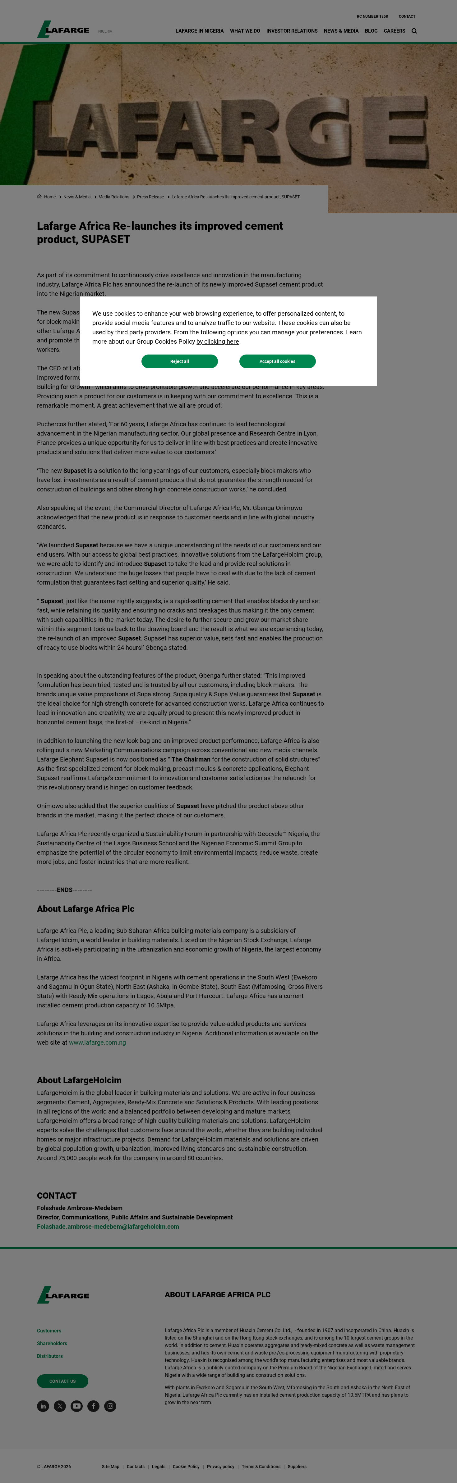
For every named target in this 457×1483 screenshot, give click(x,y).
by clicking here (217, 341)
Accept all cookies (277, 361)
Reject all (179, 361)
